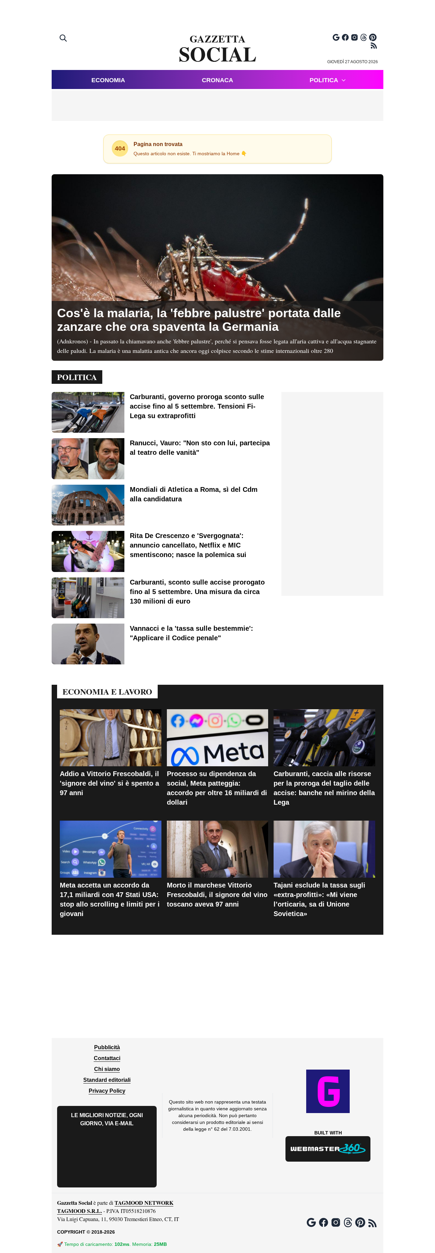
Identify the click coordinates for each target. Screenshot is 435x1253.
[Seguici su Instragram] (354, 37)
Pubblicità (107, 1047)
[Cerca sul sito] (63, 38)
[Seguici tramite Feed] (374, 45)
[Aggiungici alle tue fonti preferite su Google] (336, 37)
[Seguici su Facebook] (345, 37)
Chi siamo (107, 1069)
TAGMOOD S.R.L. (79, 1211)
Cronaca (217, 80)
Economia (108, 80)
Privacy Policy (107, 1091)
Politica (324, 80)
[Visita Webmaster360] (328, 1149)
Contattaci (107, 1058)
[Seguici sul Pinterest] (373, 37)
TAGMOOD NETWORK (144, 1202)
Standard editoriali (106, 1080)
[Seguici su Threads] (364, 37)
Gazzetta (218, 49)
